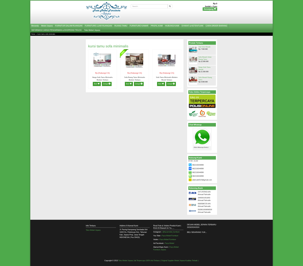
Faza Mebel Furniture (170, 236)
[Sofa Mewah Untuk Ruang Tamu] (193, 59)
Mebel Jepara (47, 26)
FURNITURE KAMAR (139, 26)
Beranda (35, 26)
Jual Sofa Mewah (204, 47)
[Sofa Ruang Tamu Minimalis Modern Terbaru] (134, 60)
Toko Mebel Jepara (92, 30)
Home (33, 34)
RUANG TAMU (120, 26)
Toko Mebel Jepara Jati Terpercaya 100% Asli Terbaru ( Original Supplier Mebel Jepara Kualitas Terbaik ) (158, 260)
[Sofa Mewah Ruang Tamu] (193, 79)
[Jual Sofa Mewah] (193, 50)
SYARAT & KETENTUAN (192, 26)
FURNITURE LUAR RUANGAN (98, 26)
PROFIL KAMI (157, 26)
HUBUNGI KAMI (172, 26)
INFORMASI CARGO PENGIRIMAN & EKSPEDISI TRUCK (56, 30)
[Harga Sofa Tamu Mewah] (193, 70)
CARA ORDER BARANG (216, 26)
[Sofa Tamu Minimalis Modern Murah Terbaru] (166, 60)
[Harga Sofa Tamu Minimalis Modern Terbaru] (102, 60)
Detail (106, 84)
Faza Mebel (170, 243)
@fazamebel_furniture (171, 232)
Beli (96, 84)
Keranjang (209, 9)
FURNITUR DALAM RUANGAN (68, 26)
